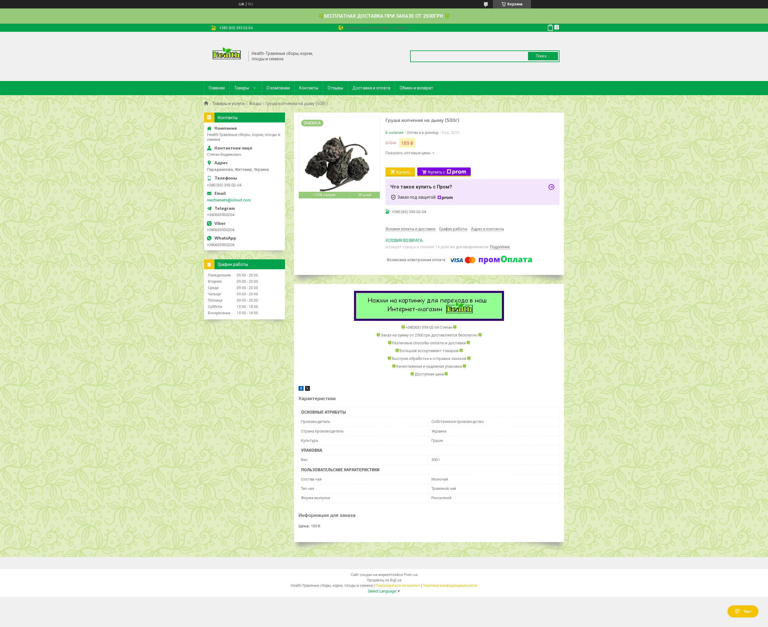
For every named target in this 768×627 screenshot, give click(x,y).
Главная (217, 88)
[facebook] (301, 389)
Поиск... (543, 56)
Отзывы (335, 88)
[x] (307, 389)
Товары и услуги (228, 103)
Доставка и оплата (371, 88)
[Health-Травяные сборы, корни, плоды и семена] (226, 56)
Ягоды (255, 103)
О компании (278, 88)
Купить (403, 171)
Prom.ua (411, 575)
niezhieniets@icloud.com (229, 200)
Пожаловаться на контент (398, 585)
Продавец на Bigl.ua (384, 580)
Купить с (436, 171)
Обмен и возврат (416, 88)
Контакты (308, 88)
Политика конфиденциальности (450, 585)
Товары (241, 88)
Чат (747, 611)
